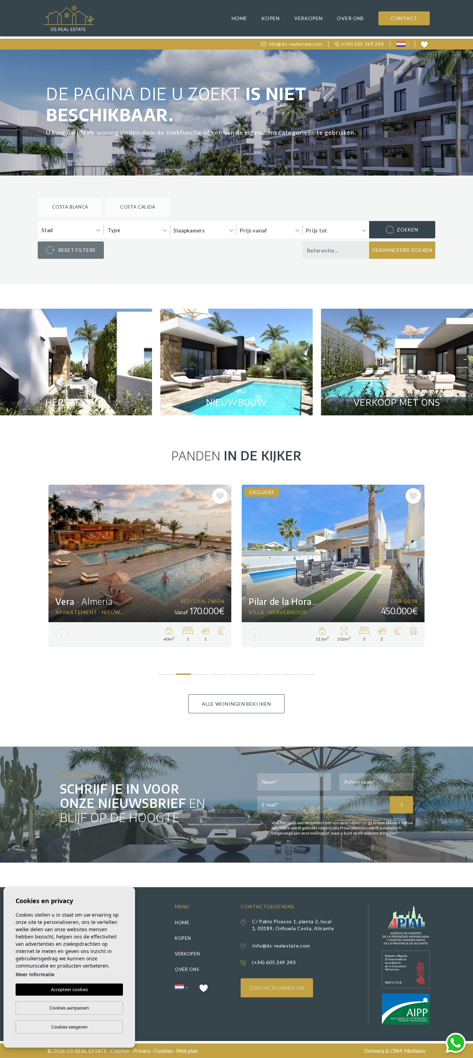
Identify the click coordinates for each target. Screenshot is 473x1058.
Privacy (142, 1051)
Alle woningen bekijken (236, 704)
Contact (404, 18)
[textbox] (72, 230)
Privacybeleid (352, 828)
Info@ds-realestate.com (295, 44)
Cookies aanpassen (69, 1008)
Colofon (120, 1051)
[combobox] (71, 229)
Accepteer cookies (69, 989)
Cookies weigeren (69, 1027)
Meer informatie (35, 974)
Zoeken (407, 229)
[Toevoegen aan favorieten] (220, 496)
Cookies (163, 1051)
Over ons (350, 18)
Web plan (187, 1051)
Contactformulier (276, 988)
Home (239, 18)
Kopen (270, 18)
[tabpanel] (139, 566)
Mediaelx (415, 1051)
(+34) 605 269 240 (362, 44)
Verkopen (308, 18)
